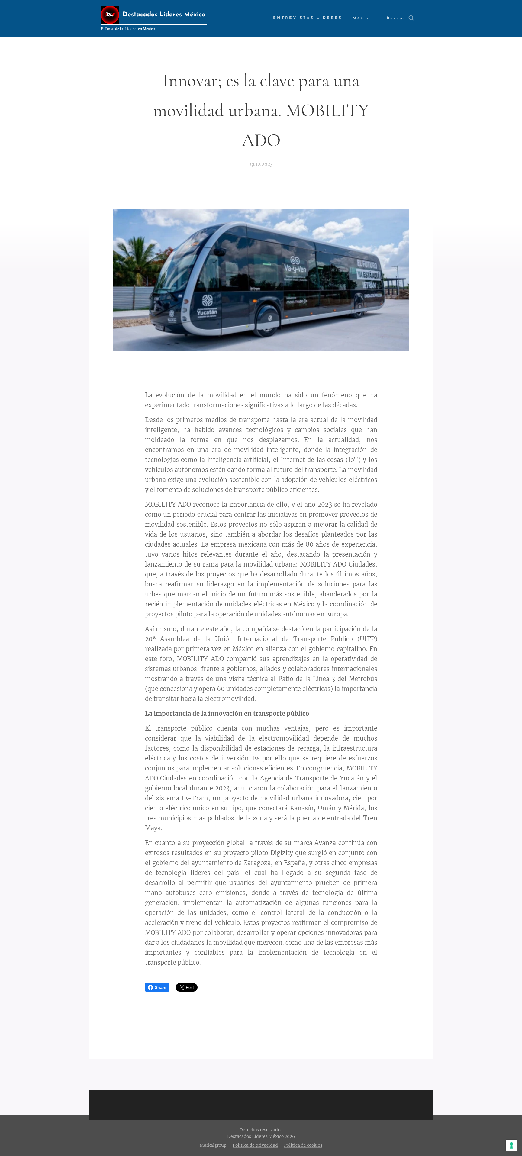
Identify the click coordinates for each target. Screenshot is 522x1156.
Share (160, 987)
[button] (400, 18)
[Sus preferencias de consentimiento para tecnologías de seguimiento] (511, 1145)
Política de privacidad (255, 1145)
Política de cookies (303, 1145)
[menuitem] (307, 18)
